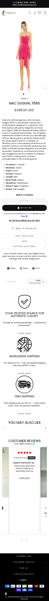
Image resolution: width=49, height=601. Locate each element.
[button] (22, 539)
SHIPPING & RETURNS (24, 246)
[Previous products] (3, 428)
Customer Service (24, 562)
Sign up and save (24, 574)
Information (24, 556)
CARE (24, 241)
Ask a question (24, 236)
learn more (24, 333)
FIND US (24, 568)
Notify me (26, 208)
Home (23, 98)
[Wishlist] (39, 13)
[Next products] (45, 428)
